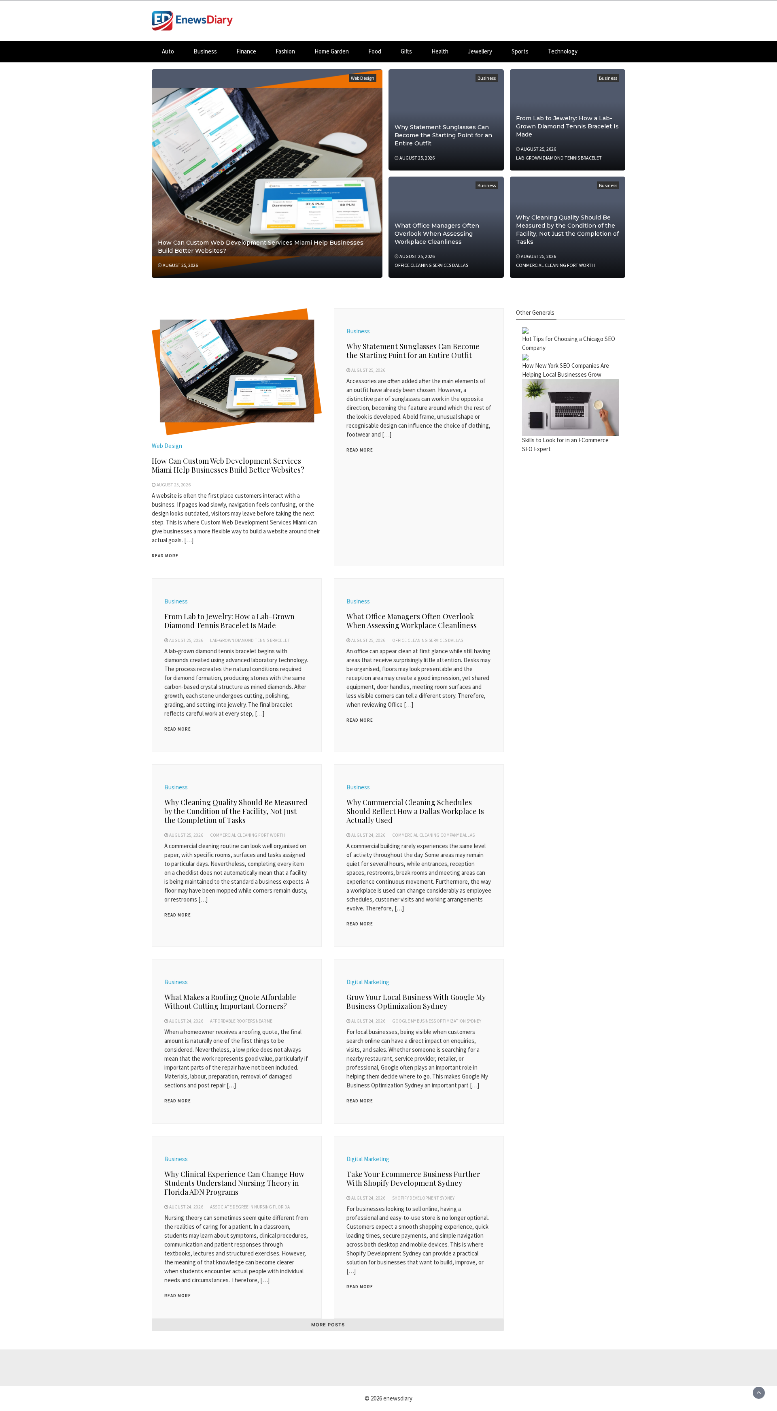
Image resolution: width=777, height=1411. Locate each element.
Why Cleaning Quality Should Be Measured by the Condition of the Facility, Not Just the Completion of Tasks (236, 811)
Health (439, 51)
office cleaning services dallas (431, 265)
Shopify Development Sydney (423, 1198)
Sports (520, 51)
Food (374, 51)
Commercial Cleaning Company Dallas (433, 835)
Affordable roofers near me (241, 1021)
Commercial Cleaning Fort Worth (555, 265)
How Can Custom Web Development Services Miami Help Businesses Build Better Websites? (228, 465)
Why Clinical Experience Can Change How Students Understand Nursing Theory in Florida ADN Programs (234, 1183)
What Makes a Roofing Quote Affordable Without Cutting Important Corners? (230, 1001)
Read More (165, 555)
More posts (328, 1325)
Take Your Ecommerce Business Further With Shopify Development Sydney (413, 1178)
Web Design (362, 78)
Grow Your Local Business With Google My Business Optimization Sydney (416, 1001)
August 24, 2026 (368, 835)
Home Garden (331, 51)
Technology (562, 51)
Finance (246, 51)
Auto (168, 51)
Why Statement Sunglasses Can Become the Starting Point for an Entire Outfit (443, 135)
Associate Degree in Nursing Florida (250, 1207)
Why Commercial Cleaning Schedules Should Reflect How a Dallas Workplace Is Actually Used (415, 811)
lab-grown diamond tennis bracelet (559, 158)
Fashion (285, 51)
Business (205, 51)
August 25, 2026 (180, 265)
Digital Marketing (367, 982)
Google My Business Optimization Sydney (436, 1021)
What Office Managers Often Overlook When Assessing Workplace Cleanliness (437, 233)
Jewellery (480, 51)
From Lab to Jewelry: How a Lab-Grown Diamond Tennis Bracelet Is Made (567, 126)
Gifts (406, 51)
